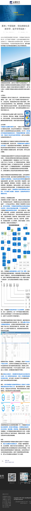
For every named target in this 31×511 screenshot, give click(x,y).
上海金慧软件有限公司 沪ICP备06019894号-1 (21, 502)
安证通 (6, 505)
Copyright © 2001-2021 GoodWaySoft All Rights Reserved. (22, 498)
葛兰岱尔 (7, 507)
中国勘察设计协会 (6, 496)
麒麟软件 (5, 499)
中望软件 (4, 498)
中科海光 (9, 498)
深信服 (5, 501)
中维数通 (6, 504)
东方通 (5, 502)
